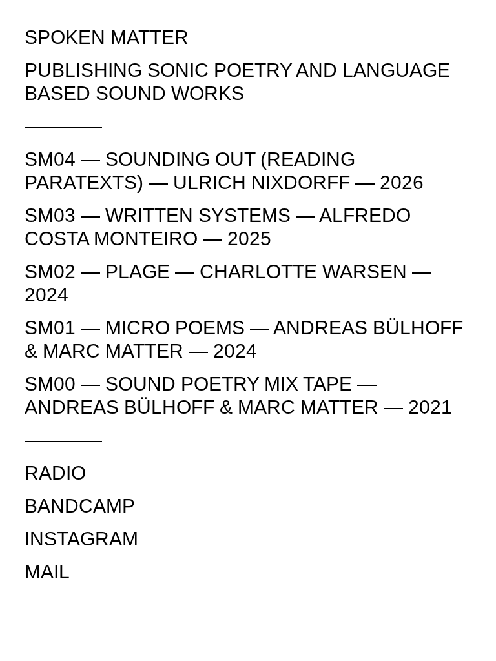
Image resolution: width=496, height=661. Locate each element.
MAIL (47, 571)
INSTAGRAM (81, 538)
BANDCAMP (80, 505)
